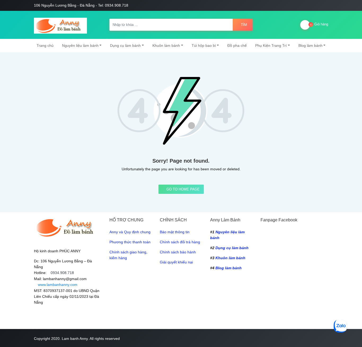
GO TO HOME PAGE (182, 189)
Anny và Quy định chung (130, 232)
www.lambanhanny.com (57, 284)
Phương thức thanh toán (130, 242)
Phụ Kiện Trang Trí (271, 45)
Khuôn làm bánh (166, 45)
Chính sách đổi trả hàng (180, 242)
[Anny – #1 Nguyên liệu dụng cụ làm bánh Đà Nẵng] (60, 25)
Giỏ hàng (319, 24)
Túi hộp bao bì (204, 45)
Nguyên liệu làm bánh (80, 45)
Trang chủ (45, 45)
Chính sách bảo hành (178, 252)
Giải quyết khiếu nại (176, 262)
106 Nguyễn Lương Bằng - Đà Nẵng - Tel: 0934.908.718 (81, 5)
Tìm (244, 25)
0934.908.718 (62, 273)
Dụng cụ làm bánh (125, 45)
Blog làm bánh (310, 45)
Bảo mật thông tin (174, 232)
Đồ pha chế (237, 45)
